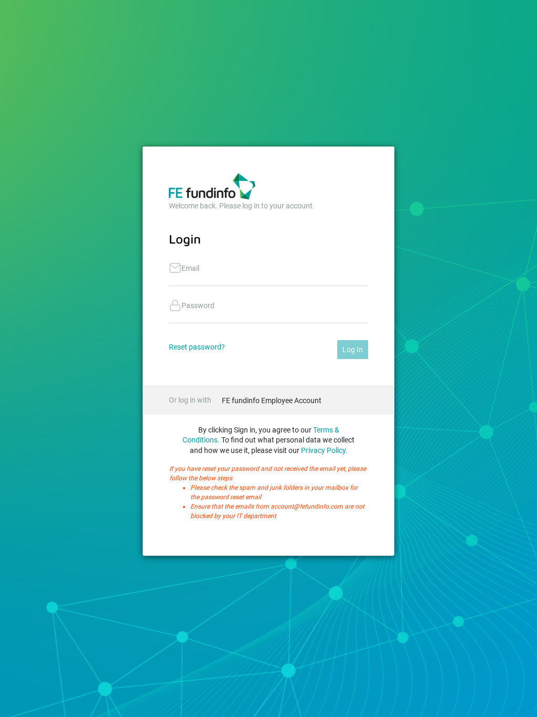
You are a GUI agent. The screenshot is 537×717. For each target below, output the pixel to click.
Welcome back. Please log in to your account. (242, 206)
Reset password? (197, 347)
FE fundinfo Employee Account (271, 400)
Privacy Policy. (324, 450)
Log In (352, 349)
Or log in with (190, 400)
